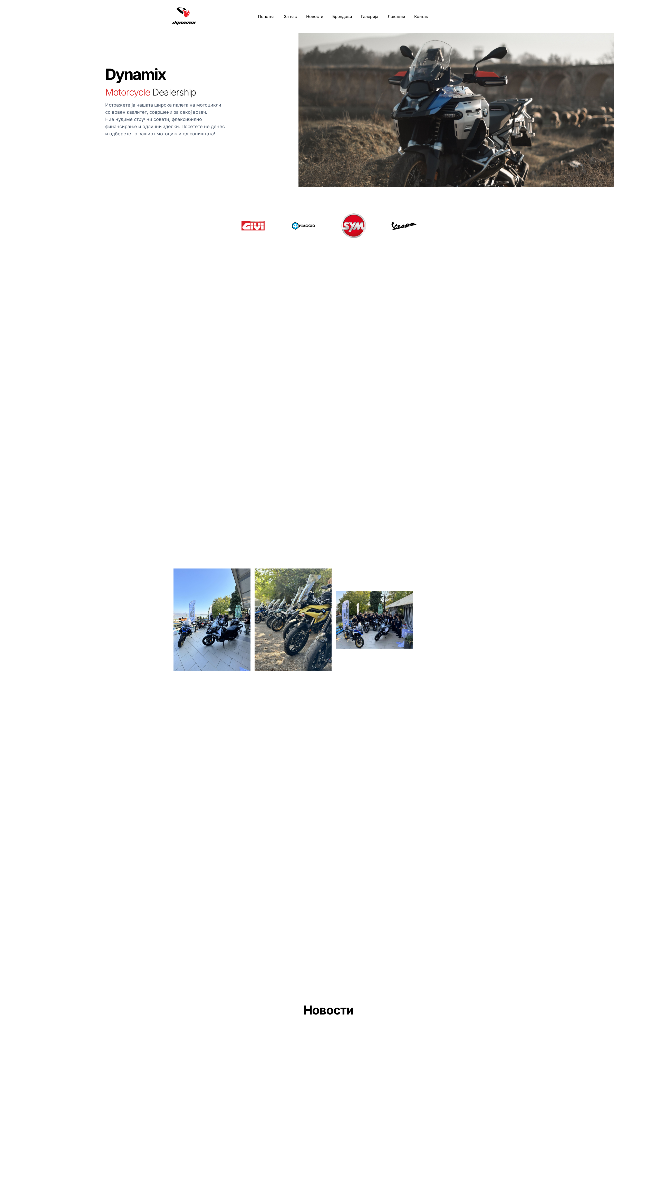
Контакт (422, 16)
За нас (290, 16)
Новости (314, 16)
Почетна (266, 16)
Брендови (342, 16)
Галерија (369, 16)
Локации (396, 16)
